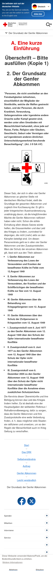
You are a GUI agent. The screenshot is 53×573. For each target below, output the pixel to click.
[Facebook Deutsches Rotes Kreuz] (21, 501)
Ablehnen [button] (13, 570)
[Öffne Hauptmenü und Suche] (49, 25)
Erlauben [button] (40, 570)
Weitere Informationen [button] (12, 562)
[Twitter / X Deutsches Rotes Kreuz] (31, 501)
